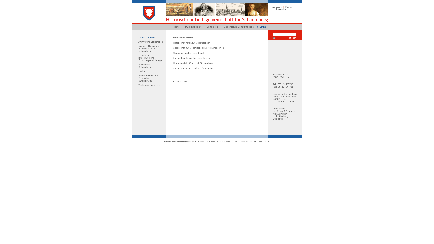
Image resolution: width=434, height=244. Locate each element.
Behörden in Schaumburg (144, 65)
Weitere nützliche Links (149, 85)
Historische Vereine (147, 37)
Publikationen (193, 26)
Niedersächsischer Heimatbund (188, 53)
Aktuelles (212, 26)
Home (176, 26)
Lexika (141, 71)
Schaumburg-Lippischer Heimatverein (191, 58)
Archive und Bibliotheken (150, 41)
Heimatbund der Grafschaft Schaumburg (193, 63)
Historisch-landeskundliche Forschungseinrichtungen (150, 58)
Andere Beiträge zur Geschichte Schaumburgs (148, 78)
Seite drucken (181, 81)
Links (263, 26)
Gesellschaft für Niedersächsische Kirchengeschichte (199, 48)
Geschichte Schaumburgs (239, 26)
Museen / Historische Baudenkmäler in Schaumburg (148, 48)
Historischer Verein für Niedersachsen (191, 43)
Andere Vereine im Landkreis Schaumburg (193, 68)
